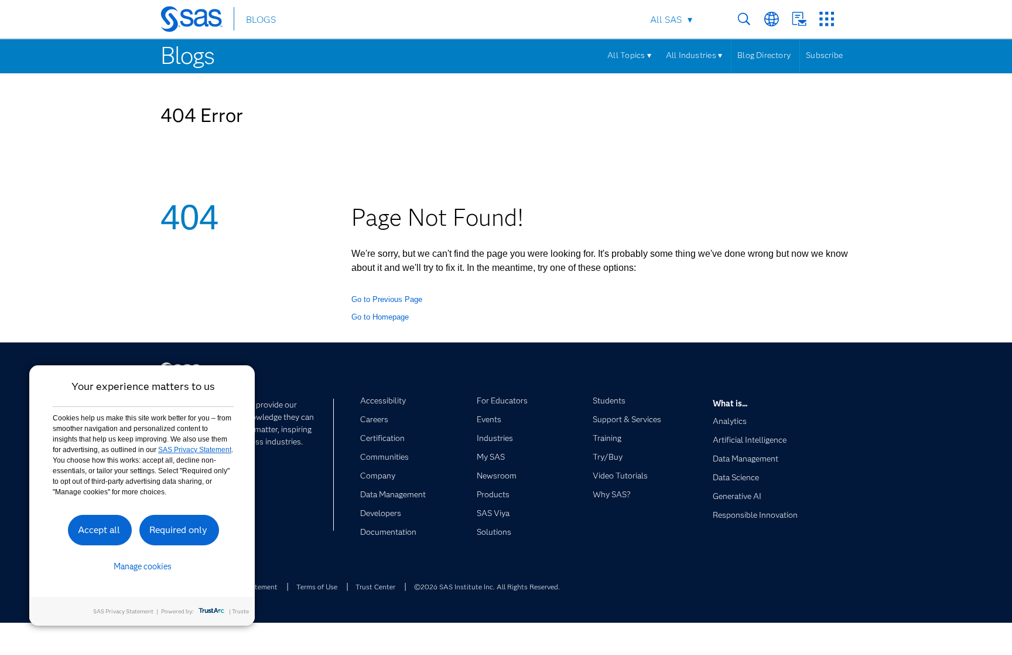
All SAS (666, 19)
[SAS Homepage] (197, 21)
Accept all (99, 529)
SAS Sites (826, 19)
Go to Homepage (380, 317)
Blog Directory (764, 55)
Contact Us (799, 19)
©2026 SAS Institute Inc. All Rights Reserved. (487, 586)
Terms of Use (316, 586)
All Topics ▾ (629, 55)
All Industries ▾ (694, 55)
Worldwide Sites (771, 19)
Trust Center (375, 586)
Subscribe (824, 55)
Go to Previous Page (386, 299)
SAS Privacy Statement (194, 450)
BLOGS (261, 19)
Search (744, 19)
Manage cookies (143, 566)
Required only (178, 529)
